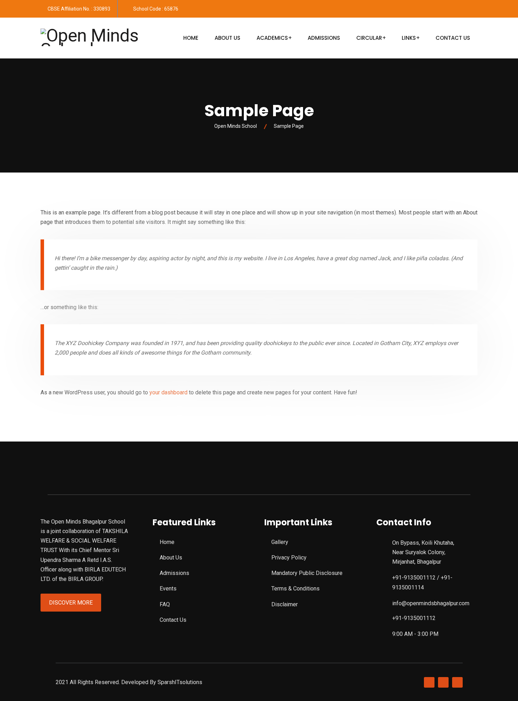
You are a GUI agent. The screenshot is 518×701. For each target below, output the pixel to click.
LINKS (409, 38)
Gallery (279, 542)
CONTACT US (453, 38)
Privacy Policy (289, 557)
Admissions (174, 573)
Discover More (71, 602)
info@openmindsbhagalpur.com (430, 603)
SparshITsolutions (180, 682)
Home (167, 542)
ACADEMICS (272, 38)
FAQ (165, 604)
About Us (171, 557)
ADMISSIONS (324, 38)
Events (168, 588)
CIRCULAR (369, 38)
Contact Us (173, 619)
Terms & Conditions (295, 588)
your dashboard (168, 392)
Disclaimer (284, 604)
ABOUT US (227, 38)
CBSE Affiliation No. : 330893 (79, 9)
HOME (190, 38)
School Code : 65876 (155, 9)
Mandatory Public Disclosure (307, 573)
